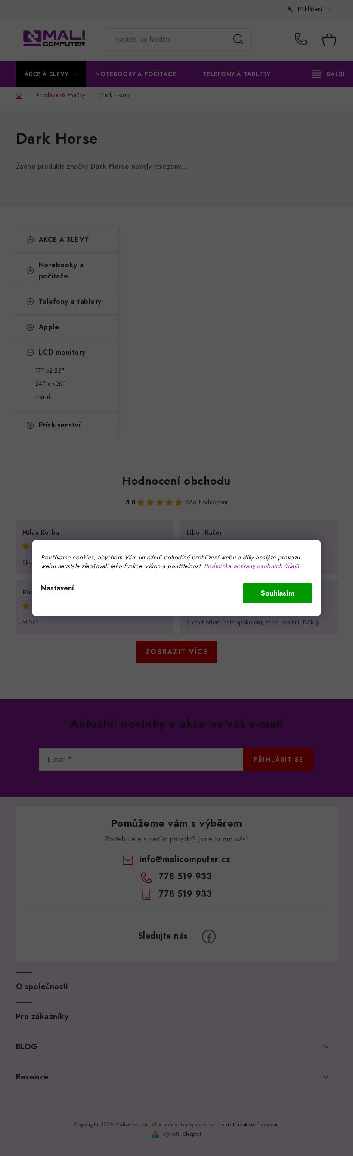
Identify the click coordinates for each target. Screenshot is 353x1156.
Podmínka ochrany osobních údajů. (252, 566)
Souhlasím (277, 593)
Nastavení (57, 588)
